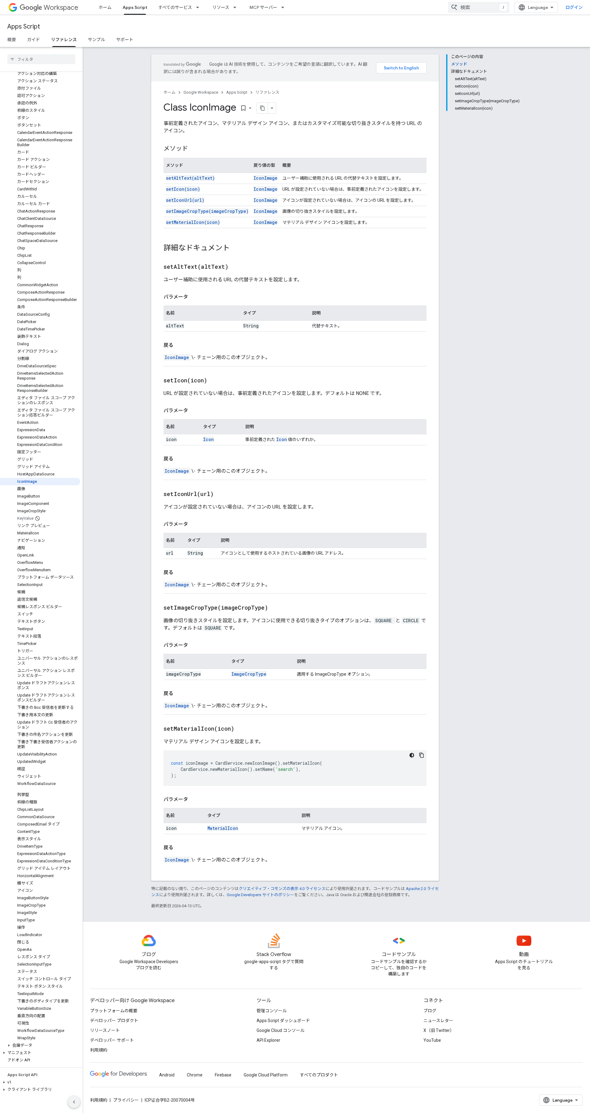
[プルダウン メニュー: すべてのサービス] (199, 7)
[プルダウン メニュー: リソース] (236, 7)
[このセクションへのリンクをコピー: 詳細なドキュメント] (236, 248)
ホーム (105, 7)
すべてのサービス (175, 7)
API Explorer (268, 1040)
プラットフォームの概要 (113, 1010)
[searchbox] (41, 59)
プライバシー (126, 1100)
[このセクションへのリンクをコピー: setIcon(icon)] (215, 381)
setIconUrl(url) (185, 200)
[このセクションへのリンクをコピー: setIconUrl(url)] (221, 494)
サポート (124, 39)
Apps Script (135, 7)
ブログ (429, 1010)
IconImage (265, 178)
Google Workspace (200, 92)
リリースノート (105, 1030)
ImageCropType (248, 674)
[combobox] (478, 7)
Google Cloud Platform (266, 1074)
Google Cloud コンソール (281, 1030)
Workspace (61, 7)
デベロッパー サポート (112, 1040)
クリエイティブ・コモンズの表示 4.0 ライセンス (282, 888)
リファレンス (64, 39)
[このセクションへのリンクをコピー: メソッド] (194, 149)
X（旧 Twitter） (438, 1030)
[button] (40, 1045)
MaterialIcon (222, 828)
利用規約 (98, 1050)
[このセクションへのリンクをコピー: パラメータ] (194, 297)
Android (167, 1074)
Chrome (195, 1074)
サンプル (96, 39)
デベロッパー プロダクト (114, 1020)
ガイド (33, 39)
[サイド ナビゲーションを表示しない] (74, 1102)
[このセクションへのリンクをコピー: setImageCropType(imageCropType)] (275, 608)
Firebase (223, 1074)
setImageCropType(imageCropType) (207, 211)
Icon (208, 439)
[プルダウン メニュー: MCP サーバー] (284, 7)
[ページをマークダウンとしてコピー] (262, 108)
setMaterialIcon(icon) (193, 222)
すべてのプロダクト (319, 1074)
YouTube (432, 1040)
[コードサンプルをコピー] (422, 755)
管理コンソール (272, 1010)
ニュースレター (438, 1020)
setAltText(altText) (190, 178)
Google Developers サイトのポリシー (260, 894)
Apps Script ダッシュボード (283, 1020)
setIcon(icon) (183, 189)
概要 (11, 39)
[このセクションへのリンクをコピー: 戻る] (179, 345)
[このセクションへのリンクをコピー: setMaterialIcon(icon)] (242, 729)
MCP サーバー (263, 7)
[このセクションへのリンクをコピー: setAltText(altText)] (236, 267)
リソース (220, 7)
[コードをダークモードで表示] (412, 755)
